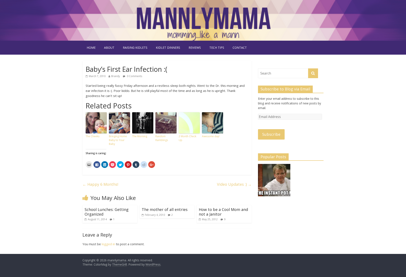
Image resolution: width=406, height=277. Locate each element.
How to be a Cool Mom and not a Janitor (223, 212)
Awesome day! (210, 136)
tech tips (216, 48)
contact (240, 48)
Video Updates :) (234, 184)
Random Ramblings (161, 138)
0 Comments (134, 76)
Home (91, 48)
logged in (108, 244)
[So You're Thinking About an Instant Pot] (274, 182)
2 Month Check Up (187, 138)
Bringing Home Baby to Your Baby (118, 140)
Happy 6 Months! (100, 184)
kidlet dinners (168, 48)
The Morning (139, 136)
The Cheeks (92, 136)
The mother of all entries (165, 209)
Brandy (115, 76)
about (109, 48)
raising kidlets (135, 48)
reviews (195, 48)
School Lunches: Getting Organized (107, 212)
